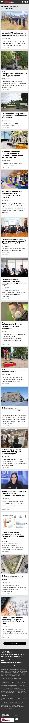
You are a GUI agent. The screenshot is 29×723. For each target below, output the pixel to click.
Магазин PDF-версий (15, 657)
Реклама (4, 657)
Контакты (18, 662)
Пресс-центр (22, 654)
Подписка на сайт (7, 662)
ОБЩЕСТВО (5, 47)
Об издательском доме (9, 654)
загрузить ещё (14, 643)
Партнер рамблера (14, 715)
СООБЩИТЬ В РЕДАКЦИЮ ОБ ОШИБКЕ (12, 665)
